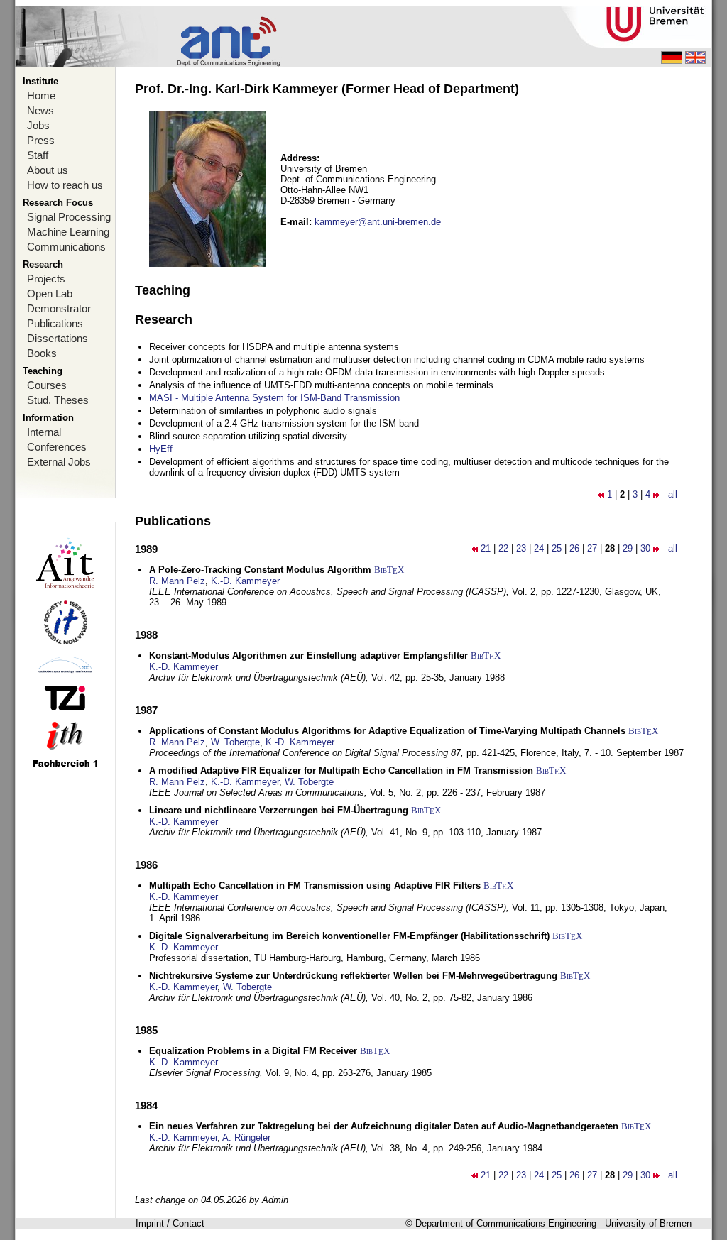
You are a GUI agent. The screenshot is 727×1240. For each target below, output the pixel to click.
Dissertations (57, 338)
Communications (66, 247)
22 (503, 548)
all (672, 494)
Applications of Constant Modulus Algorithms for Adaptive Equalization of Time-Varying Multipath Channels (387, 730)
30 (645, 548)
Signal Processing (69, 217)
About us (47, 170)
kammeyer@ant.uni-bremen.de (378, 221)
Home (41, 95)
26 (574, 548)
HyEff (161, 449)
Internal (44, 432)
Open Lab (49, 293)
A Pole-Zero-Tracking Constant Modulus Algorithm (260, 569)
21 (486, 548)
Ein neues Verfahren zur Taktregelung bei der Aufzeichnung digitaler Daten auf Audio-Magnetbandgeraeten (383, 1126)
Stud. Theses (58, 400)
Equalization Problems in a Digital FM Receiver (253, 1051)
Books (42, 353)
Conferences (57, 447)
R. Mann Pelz (177, 581)
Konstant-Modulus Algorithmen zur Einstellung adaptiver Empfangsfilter (308, 655)
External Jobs (59, 462)
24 (539, 548)
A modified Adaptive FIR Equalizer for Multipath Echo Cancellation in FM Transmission (341, 770)
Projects (46, 279)
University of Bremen (648, 1223)
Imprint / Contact (170, 1223)
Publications (55, 323)
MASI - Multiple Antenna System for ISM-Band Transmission (274, 398)
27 (592, 548)
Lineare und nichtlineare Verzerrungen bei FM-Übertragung (278, 810)
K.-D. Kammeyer (245, 581)
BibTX (389, 569)
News (40, 110)
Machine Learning (68, 232)
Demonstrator (59, 308)
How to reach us (65, 185)
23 (521, 548)
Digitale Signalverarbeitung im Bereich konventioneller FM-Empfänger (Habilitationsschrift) (349, 936)
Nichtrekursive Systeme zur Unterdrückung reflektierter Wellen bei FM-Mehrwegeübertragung (353, 975)
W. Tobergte (235, 742)
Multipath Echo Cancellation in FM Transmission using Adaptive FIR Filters (315, 885)
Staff (37, 155)
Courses (47, 385)
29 (628, 548)
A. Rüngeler (246, 1137)
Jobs (38, 125)
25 (557, 548)
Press (41, 140)
